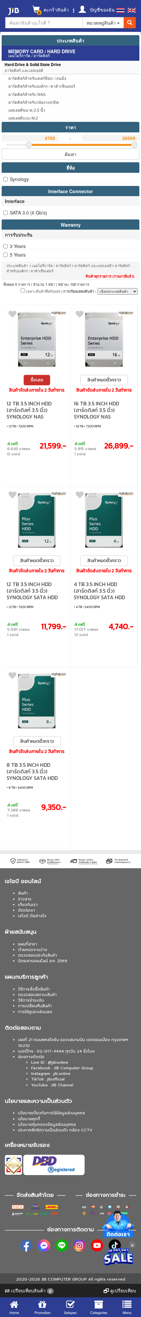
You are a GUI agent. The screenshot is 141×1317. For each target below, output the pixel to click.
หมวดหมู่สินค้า (102, 22)
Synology (19, 179)
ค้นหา (70, 154)
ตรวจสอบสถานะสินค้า (37, 995)
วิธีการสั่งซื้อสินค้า (34, 989)
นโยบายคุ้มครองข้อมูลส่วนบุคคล (47, 1124)
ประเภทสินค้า (70, 40)
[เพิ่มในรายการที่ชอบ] (12, 316)
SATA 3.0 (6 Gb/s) (28, 212)
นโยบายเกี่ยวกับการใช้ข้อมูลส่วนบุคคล (51, 1113)
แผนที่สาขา (27, 944)
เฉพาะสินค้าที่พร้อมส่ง (42, 291)
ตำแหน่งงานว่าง (32, 950)
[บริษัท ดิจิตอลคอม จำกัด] (58, 312)
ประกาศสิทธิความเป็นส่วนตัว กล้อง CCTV (55, 1130)
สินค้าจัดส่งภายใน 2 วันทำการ (37, 390)
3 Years (18, 246)
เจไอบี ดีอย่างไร (32, 916)
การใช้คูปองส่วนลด (35, 1012)
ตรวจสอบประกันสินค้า (37, 955)
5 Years (18, 254)
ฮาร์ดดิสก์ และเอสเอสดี (92, 265)
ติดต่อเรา (26, 910)
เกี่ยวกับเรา (28, 905)
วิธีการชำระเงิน (31, 1000)
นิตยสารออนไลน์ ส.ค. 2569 (42, 961)
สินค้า (23, 893)
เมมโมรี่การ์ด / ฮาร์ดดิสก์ (51, 265)
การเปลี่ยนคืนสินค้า (35, 1006)
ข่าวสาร (24, 899)
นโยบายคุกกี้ (29, 1119)
